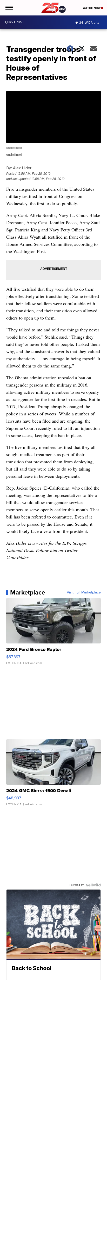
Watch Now (92, 8)
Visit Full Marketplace (84, 592)
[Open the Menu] (9, 7)
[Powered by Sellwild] (93, 885)
